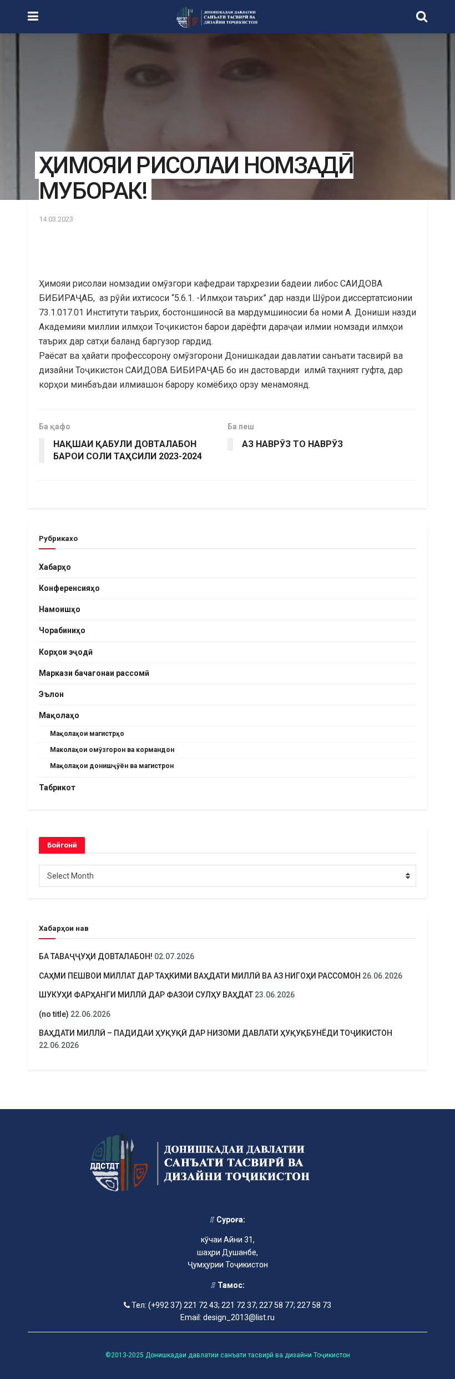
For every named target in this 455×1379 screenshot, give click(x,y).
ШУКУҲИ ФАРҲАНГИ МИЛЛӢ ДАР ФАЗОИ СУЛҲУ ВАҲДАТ (146, 994)
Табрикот (57, 787)
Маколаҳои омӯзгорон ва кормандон (112, 750)
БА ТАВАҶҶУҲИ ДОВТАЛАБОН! (96, 956)
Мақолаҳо (59, 715)
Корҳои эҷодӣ (66, 652)
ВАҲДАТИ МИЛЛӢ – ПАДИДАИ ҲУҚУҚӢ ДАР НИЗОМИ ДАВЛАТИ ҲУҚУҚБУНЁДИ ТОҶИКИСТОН (216, 1033)
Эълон (51, 694)
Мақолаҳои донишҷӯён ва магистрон (112, 766)
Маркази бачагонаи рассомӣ (94, 673)
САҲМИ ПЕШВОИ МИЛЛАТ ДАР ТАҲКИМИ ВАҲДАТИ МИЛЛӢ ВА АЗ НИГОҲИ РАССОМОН (200, 975)
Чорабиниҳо (62, 630)
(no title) (54, 1014)
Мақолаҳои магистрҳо (87, 734)
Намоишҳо (59, 609)
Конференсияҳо (69, 588)
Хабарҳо (55, 567)
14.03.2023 (56, 219)
